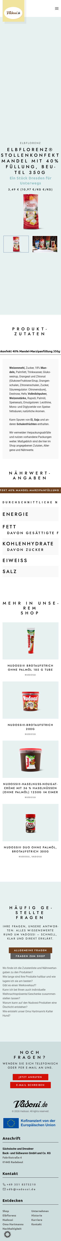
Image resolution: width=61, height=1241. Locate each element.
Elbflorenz (9, 1215)
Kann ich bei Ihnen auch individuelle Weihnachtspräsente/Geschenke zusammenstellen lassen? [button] (29, 994)
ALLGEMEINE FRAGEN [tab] (30, 950)
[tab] (16, 244)
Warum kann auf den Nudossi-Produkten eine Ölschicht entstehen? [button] (30, 1005)
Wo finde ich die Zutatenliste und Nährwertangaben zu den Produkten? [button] (30, 970)
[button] (56, 8)
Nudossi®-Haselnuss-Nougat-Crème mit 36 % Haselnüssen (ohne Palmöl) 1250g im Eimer (30, 788)
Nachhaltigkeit (12, 1228)
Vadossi (37, 856)
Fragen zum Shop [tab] (30, 956)
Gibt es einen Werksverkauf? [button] (19, 985)
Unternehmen (40, 1211)
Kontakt (36, 1224)
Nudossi (30, 674)
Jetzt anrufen (30, 1077)
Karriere (36, 1220)
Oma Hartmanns (13, 1224)
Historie (36, 1215)
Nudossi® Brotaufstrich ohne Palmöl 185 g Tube (31, 668)
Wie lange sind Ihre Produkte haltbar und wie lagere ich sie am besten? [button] (29, 979)
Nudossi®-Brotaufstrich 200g (30, 727)
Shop (6, 1211)
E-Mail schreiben (30, 1085)
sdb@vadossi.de (21, 1189)
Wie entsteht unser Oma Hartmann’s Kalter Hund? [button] (28, 1013)
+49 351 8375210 (21, 1184)
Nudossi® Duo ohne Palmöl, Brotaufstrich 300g (30, 849)
